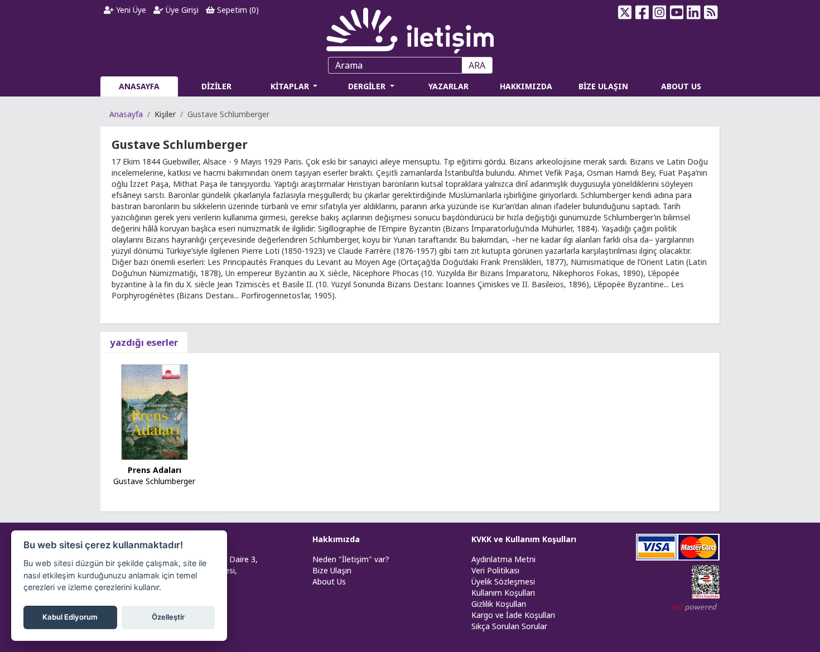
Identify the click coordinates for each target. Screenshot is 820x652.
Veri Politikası (495, 570)
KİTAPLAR (291, 86)
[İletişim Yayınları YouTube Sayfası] (676, 12)
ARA (477, 65)
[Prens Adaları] (154, 411)
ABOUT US (681, 86)
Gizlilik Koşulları (498, 603)
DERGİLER (368, 86)
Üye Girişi (181, 9)
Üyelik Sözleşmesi (503, 581)
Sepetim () (237, 9)
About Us (329, 581)
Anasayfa (126, 114)
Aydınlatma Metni (503, 559)
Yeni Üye (130, 9)
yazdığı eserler (144, 342)
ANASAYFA (139, 86)
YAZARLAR (448, 86)
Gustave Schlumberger (154, 481)
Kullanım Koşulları (503, 592)
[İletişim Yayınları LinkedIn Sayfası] (693, 12)
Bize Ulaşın (331, 570)
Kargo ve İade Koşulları (513, 615)
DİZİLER (216, 86)
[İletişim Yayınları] (410, 27)
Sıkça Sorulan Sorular (509, 626)
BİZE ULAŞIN (603, 86)
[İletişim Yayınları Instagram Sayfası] (659, 12)
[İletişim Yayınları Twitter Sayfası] (625, 12)
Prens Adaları (154, 470)
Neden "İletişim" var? (350, 559)
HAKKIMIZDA (526, 86)
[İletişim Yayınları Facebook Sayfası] (642, 12)
